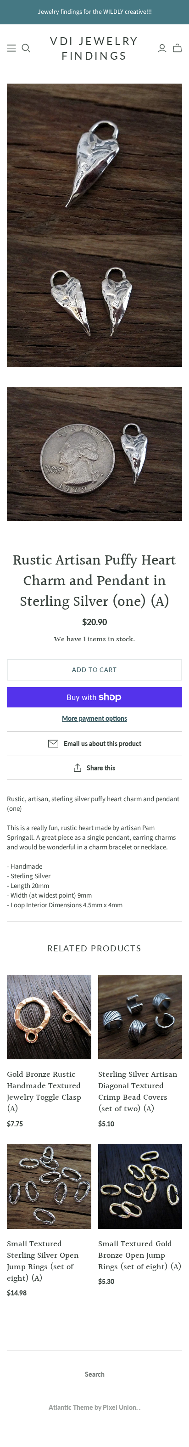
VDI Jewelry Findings (94, 48)
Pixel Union (119, 1407)
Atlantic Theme (71, 1407)
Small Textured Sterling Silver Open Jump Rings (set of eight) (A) (42, 1262)
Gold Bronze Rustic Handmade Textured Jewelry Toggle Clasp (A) (44, 1092)
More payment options (94, 718)
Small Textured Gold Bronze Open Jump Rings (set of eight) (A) (140, 1256)
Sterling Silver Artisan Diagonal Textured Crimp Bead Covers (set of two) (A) (137, 1092)
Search (95, 1374)
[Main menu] (11, 48)
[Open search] (26, 48)
